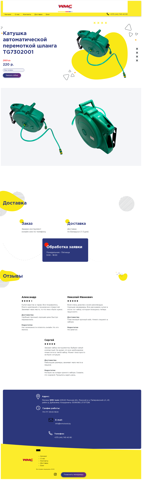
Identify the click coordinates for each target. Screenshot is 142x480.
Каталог (8, 14)
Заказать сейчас (12, 75)
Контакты (27, 14)
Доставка (38, 14)
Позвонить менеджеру (73, 474)
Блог (48, 14)
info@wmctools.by (63, 424)
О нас (17, 14)
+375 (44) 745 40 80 (63, 437)
